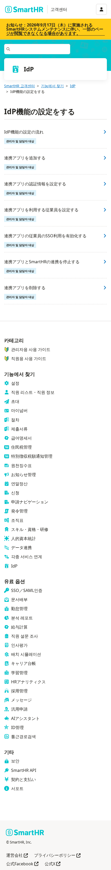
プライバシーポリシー (57, 855)
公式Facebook (22, 864)
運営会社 (17, 855)
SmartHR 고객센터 (19, 85)
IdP (72, 85)
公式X (52, 864)
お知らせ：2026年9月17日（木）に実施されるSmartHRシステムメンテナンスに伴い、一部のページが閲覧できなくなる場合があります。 (54, 29)
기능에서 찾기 (52, 85)
